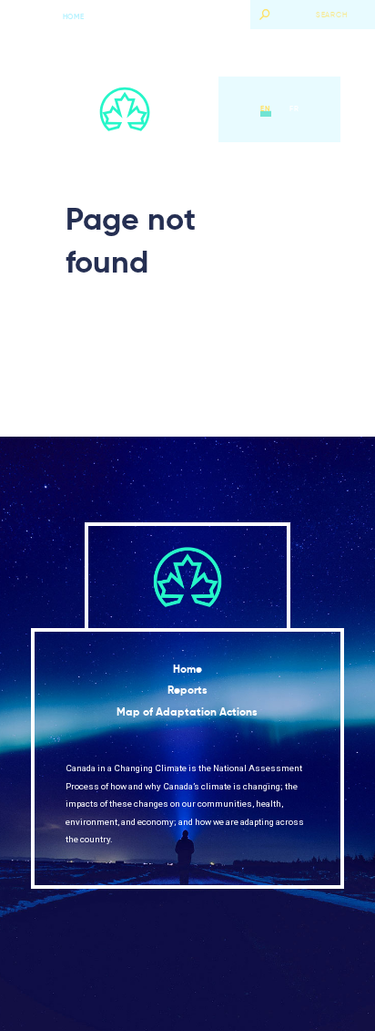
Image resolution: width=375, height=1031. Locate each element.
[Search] (264, 14)
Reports (187, 690)
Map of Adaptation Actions (187, 712)
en (265, 108)
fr (294, 108)
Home (74, 16)
